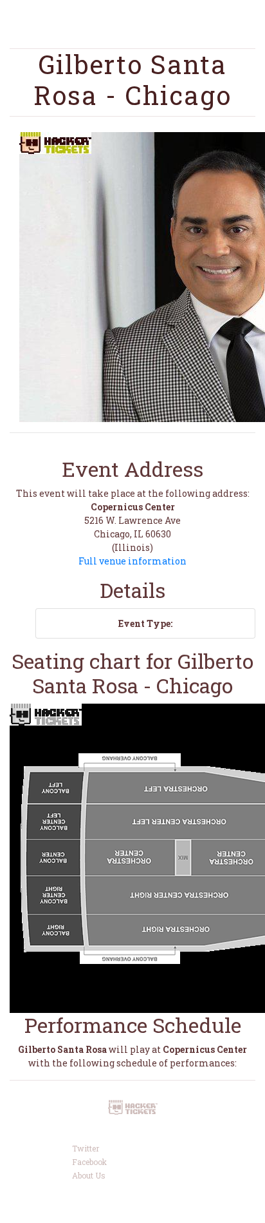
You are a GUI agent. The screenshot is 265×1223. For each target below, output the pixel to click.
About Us (88, 1175)
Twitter (85, 1148)
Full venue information (132, 561)
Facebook (89, 1162)
